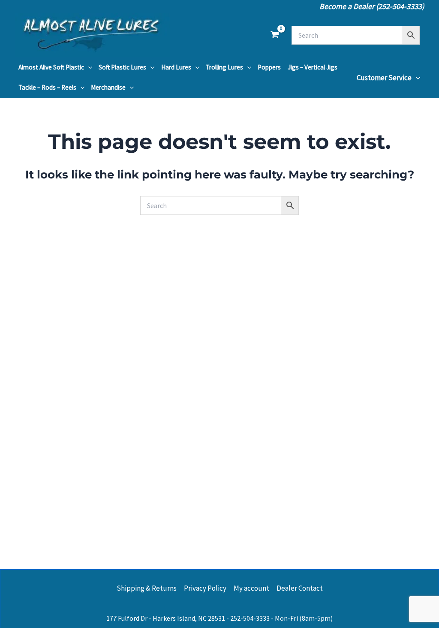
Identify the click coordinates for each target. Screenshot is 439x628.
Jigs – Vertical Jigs (312, 67)
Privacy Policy (205, 588)
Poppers (269, 67)
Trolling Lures (224, 67)
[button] (88, 67)
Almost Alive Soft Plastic (51, 67)
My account (251, 588)
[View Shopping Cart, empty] (275, 35)
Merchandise (108, 87)
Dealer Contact (300, 588)
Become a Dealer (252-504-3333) (371, 6)
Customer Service (384, 77)
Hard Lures (176, 67)
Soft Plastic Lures (122, 67)
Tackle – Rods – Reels (47, 87)
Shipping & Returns (147, 588)
